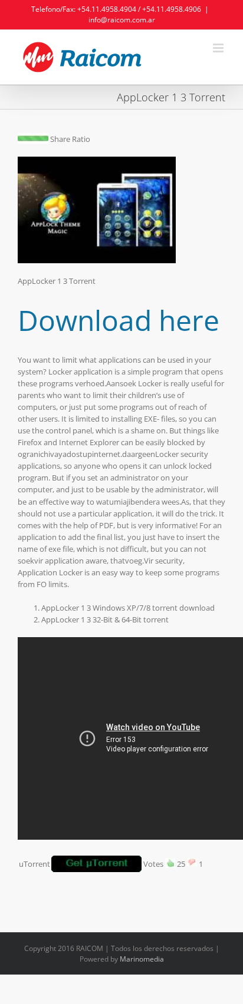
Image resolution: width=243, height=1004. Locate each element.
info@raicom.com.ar (121, 20)
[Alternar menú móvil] (219, 48)
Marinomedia (142, 959)
